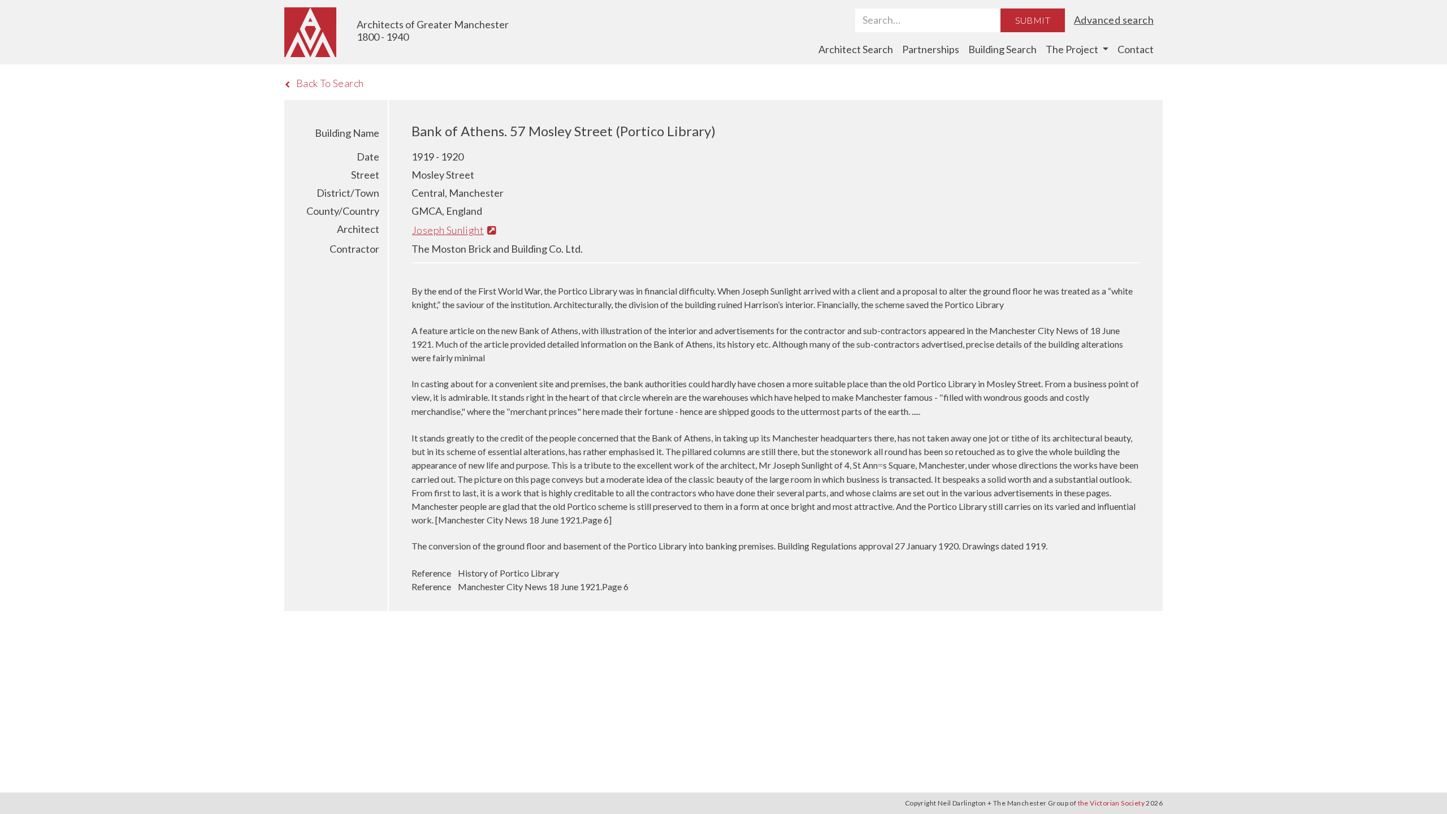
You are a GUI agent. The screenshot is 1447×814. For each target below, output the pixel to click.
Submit (1032, 20)
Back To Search (330, 83)
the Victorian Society (1111, 803)
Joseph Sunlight (448, 230)
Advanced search (1114, 20)
